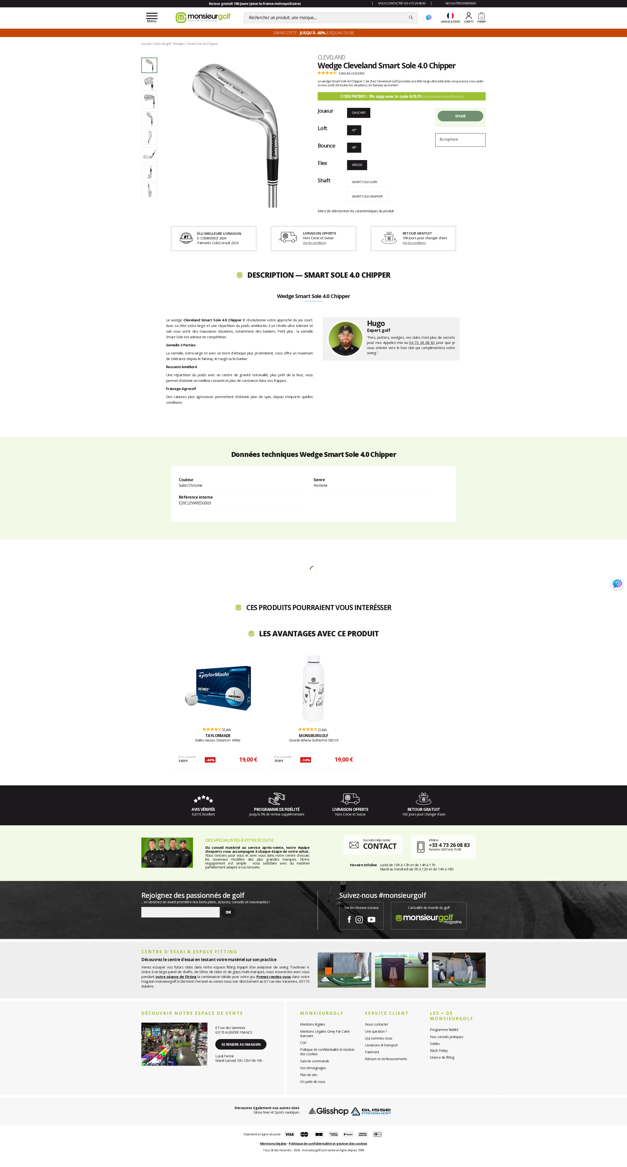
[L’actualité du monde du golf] (429, 918)
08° (354, 147)
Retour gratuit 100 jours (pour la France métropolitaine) (255, 3)
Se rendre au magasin (240, 1044)
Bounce (326, 145)
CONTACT (379, 846)
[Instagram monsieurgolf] (359, 918)
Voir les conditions (314, 243)
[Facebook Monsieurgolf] (349, 918)
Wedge (357, 165)
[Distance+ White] (217, 688)
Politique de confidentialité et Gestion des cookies (327, 1051)
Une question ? (376, 1031)
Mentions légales (312, 1024)
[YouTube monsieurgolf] (371, 918)
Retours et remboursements (386, 1058)
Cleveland (331, 57)
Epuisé (460, 116)
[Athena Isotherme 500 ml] (313, 688)
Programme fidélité (444, 1029)
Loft (322, 128)
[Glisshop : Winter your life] (203, 17)
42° (354, 130)
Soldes (435, 1043)
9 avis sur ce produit (351, 73)
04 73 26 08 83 (422, 342)
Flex (322, 162)
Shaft (324, 180)
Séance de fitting (442, 1057)
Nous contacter (376, 1024)
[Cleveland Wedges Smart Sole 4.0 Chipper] (234, 133)
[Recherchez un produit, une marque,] (411, 18)
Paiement (372, 1052)
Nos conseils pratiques (446, 1036)
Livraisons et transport (381, 1045)
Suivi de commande (314, 1061)
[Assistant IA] (428, 17)
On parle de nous (312, 1081)
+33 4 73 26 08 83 (449, 844)
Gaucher (358, 112)
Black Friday (438, 1050)
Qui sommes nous (378, 1038)
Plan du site (308, 1074)
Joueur (325, 110)
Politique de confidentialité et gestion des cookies (328, 1143)
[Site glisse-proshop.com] (371, 1111)
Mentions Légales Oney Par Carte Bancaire (325, 1033)
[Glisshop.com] (329, 1111)
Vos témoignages (313, 1068)
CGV (303, 1042)
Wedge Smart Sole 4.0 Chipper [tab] (313, 296)
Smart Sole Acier (364, 182)
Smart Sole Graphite (367, 196)
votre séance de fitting (176, 976)
